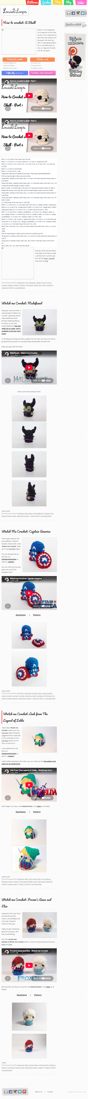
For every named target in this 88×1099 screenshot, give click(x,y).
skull (40, 285)
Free (26, 283)
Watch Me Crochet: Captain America (26, 531)
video (44, 285)
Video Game (41, 882)
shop (39, 806)
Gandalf (51, 258)
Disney (31, 513)
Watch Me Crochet (23, 516)
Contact (50, 1092)
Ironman (22, 696)
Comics (4, 696)
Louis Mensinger (20, 288)
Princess (9, 516)
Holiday (38, 283)
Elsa (10, 944)
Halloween (32, 283)
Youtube (49, 285)
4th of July (20, 693)
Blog (26, 513)
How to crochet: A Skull (19, 22)
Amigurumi (20, 283)
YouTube (12, 549)
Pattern (16, 285)
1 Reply (4, 1062)
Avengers (35, 693)
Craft (30, 879)
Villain (14, 516)
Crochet (9, 696)
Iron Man (15, 696)
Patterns (22, 285)
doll (34, 513)
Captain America (47, 693)
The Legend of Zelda (26, 882)
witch (46, 258)
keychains (28, 696)
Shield (9, 698)
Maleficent (39, 513)
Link (46, 261)
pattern (11, 562)
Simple (36, 285)
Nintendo (5, 882)
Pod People (29, 285)
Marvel (34, 696)
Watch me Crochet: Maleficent (22, 303)
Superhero (14, 698)
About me (39, 1092)
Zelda (15, 884)
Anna (3, 944)
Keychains (21, 615)
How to (44, 283)
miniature (10, 285)
